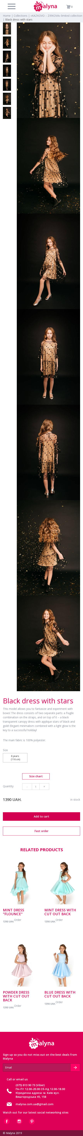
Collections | (22, 15)
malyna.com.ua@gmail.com (34, 1104)
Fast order (41, 831)
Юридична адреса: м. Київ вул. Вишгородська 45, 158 (37, 1095)
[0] (67, 7)
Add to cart (41, 816)
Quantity (8, 786)
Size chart (36, 776)
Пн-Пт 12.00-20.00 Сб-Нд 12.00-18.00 (40, 1089)
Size (5, 750)
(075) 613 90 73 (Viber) (30, 1085)
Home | (8, 15)
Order (17, 920)
